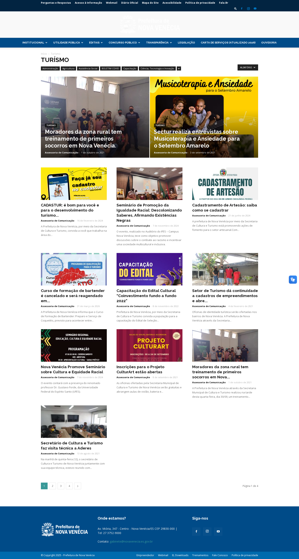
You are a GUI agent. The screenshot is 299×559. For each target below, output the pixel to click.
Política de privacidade (200, 2)
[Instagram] (248, 8)
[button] (235, 8)
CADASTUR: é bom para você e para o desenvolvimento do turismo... (70, 210)
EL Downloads (180, 555)
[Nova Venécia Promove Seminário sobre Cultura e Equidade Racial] (74, 345)
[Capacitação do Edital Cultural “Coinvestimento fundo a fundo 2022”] (149, 269)
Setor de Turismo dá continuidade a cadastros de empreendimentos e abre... (225, 295)
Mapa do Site (150, 2)
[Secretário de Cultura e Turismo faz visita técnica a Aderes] (74, 421)
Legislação (186, 42)
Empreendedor (145, 555)
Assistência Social (88, 68)
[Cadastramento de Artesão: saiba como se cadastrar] (225, 183)
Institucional (33, 42)
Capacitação (129, 68)
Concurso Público (123, 42)
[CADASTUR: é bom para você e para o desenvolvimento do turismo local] (74, 183)
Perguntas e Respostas (56, 2)
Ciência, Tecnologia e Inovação (157, 68)
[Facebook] (242, 8)
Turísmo (51, 125)
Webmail (111, 2)
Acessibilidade (172, 2)
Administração (50, 68)
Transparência (157, 42)
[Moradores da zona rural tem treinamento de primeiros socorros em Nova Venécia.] (95, 123)
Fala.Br (223, 2)
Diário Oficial (129, 2)
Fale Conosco (220, 555)
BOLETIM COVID (110, 68)
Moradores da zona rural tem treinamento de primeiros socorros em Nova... (220, 372)
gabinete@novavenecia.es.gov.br (131, 541)
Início (44, 53)
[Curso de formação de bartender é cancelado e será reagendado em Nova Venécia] (74, 269)
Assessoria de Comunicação (61, 152)
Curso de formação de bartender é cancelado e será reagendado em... (73, 295)
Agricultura (68, 68)
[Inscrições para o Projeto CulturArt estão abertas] (149, 345)
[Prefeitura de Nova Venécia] (149, 24)
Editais (94, 42)
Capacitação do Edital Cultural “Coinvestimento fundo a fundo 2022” (146, 295)
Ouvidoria (269, 42)
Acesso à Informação (88, 2)
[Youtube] (255, 8)
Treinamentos (200, 555)
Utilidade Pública (66, 42)
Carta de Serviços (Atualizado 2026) (228, 42)
